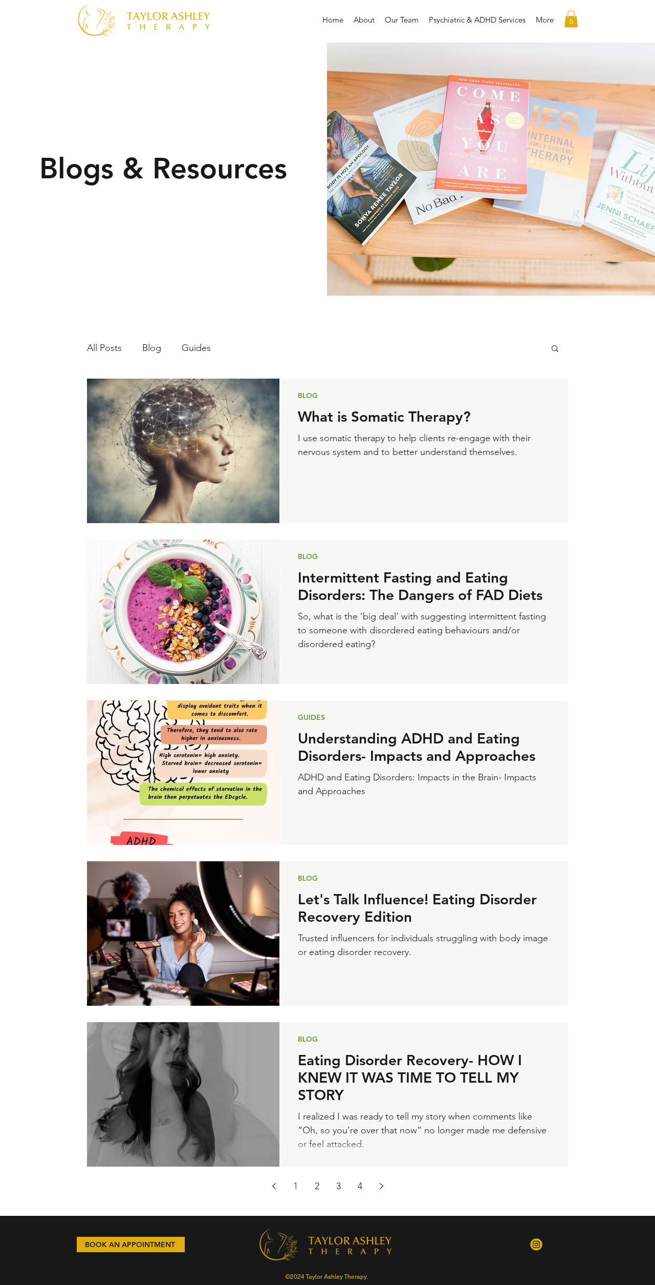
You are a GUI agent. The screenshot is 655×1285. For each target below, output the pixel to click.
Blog (151, 348)
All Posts (104, 348)
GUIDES (311, 717)
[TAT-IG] (536, 1244)
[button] (571, 18)
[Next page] (381, 1186)
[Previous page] (274, 1186)
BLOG (308, 395)
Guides (196, 348)
